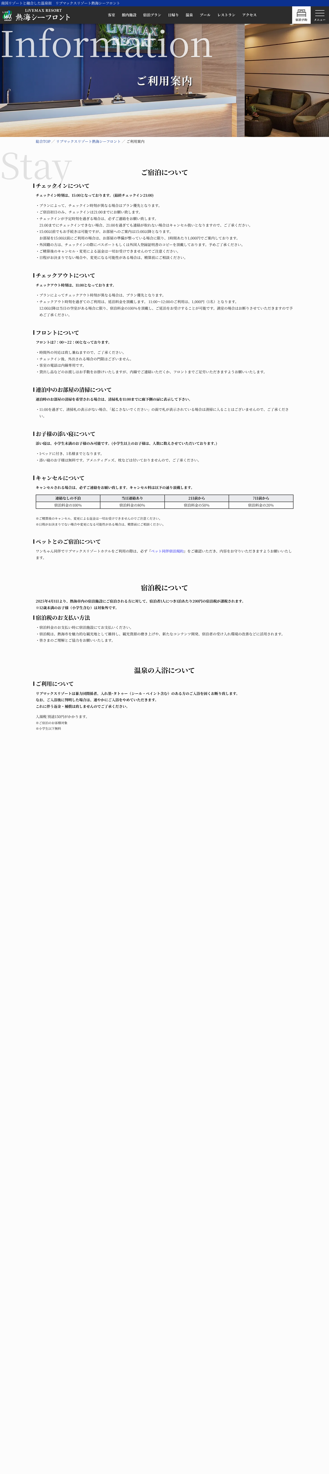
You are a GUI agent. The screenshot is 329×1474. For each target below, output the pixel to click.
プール (205, 15)
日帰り (173, 15)
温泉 (189, 15)
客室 (111, 15)
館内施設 (129, 15)
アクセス (249, 15)
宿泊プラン (152, 15)
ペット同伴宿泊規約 (167, 551)
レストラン (226, 15)
